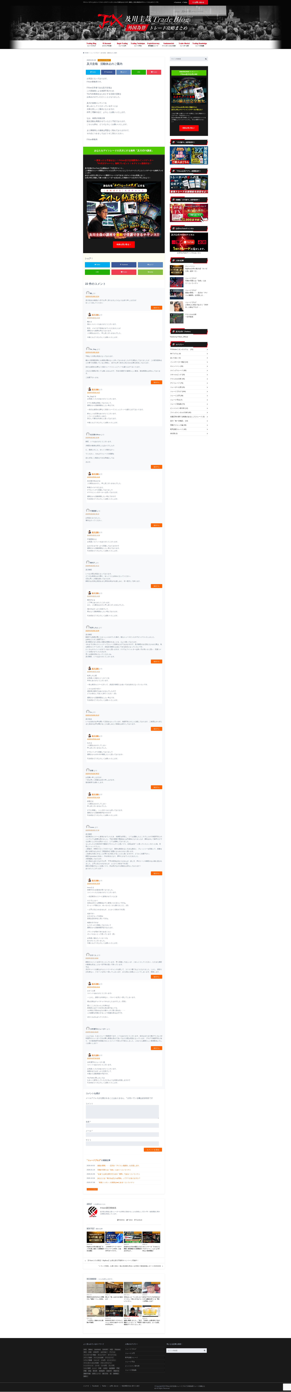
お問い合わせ (199, 2)
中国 (99, 1368)
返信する (156, 308)
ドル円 (103, 1360)
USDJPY (96, 1352)
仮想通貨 (112, 1368)
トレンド (96, 1360)
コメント (89, 1104)
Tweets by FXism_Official (179, 337)
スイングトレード (178, 370)
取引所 (95, 1371)
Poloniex (117, 1349)
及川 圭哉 (95, 315)
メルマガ (86, 1386)
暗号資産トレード (153, 44)
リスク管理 (87, 1368)
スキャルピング (177, 374)
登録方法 (116, 1371)
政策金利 (102, 1371)
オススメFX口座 (106, 44)
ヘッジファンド (88, 1365)
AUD (85, 1349)
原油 (89, 1371)
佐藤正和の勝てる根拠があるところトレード (187, 417)
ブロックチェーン (106, 1363)
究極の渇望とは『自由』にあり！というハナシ (114, 1170)
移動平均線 (87, 1373)
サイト (88, 1140)
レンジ (94, 1368)
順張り (86, 1376)
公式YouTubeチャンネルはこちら (189, 253)
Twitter (185, 2)
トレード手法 (138, 44)
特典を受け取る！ (124, 244)
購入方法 (105, 1373)
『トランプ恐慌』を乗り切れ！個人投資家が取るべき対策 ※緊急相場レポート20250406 (129, 1266)
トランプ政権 (88, 1360)
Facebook (178, 2)
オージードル (112, 1355)
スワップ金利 (88, 1357)
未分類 (174, 433)
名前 (88, 1122)
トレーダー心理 (184, 44)
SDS (85, 1352)
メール (89, 1131)
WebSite (122, 1220)
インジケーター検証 (179, 362)
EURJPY (105, 1349)
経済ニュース (96, 1373)
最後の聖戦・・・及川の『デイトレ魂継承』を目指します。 (118, 1165)
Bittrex (90, 1349)
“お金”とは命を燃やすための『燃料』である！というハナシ (118, 1174)
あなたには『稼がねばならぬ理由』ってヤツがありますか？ (118, 1178)
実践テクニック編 (178, 425)
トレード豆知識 (199, 44)
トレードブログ (91, 44)
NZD (111, 1349)
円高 (85, 1371)
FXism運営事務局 (108, 1208)
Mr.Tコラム (175, 353)
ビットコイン (111, 1360)
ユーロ (97, 1365)
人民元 (105, 1368)
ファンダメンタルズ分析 (169, 44)
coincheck (97, 1349)
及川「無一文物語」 (179, 421)
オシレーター (102, 1355)
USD (89, 1352)
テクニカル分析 (190, 314)
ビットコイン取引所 (179, 408)
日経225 (109, 1371)
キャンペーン (190, 266)
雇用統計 (116, 1373)
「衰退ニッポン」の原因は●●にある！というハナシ (115, 1182)
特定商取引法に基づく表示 (130, 1386)
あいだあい (175, 358)
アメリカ (112, 1352)
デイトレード (176, 383)
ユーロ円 (104, 1365)
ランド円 (111, 1365)
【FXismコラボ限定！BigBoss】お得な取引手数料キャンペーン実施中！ (113, 1260)
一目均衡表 (189, 317)
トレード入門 (122, 44)
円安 (118, 1368)
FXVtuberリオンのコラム (181, 349)
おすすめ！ (104, 1352)
